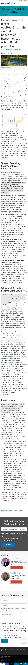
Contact (3, 650)
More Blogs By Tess (16, 582)
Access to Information (17, 649)
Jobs (24, 649)
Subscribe (8, 544)
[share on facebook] (7, 664)
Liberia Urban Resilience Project (15, 356)
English (9, 53)
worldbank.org (23, 0)
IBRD (3, 659)
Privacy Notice (17, 626)
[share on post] (11, 664)
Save (4, 641)
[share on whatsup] (21, 664)
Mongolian (22, 534)
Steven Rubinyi (5, 49)
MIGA (12, 659)
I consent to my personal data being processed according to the (14, 538)
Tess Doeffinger (16, 49)
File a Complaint (4, 653)
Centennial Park (14, 97)
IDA (6, 659)
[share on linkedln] (16, 664)
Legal (2, 649)
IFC (9, 659)
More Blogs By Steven (16, 568)
